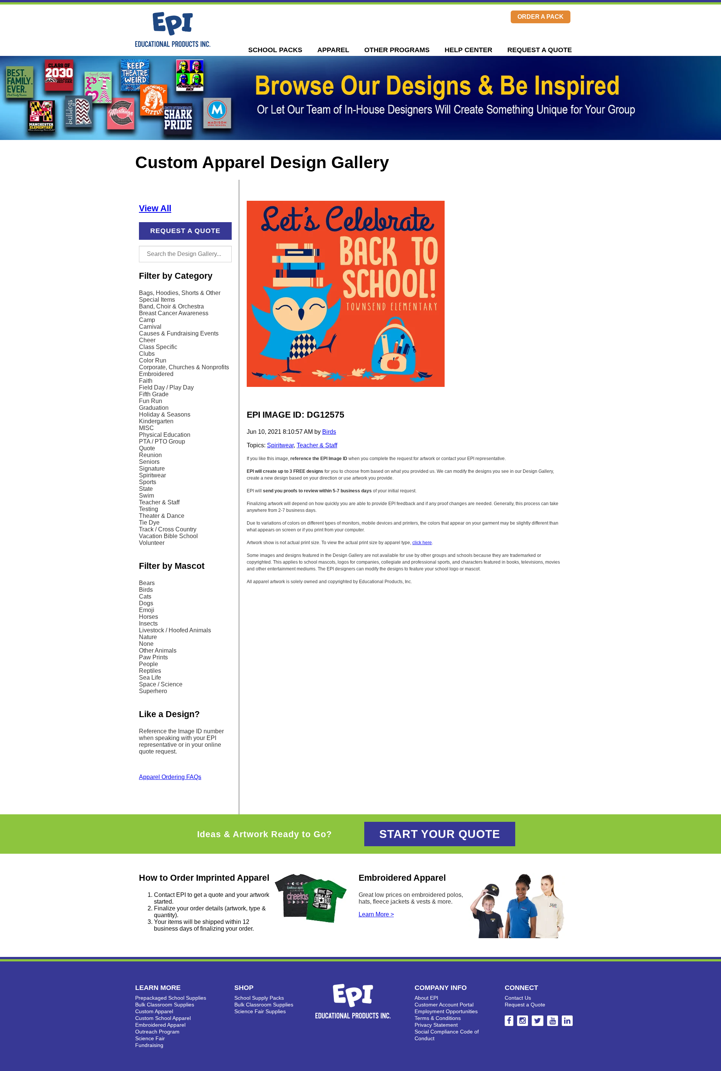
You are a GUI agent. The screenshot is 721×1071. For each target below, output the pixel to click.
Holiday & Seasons (164, 414)
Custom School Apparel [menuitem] (163, 1018)
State (146, 489)
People (148, 664)
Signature (152, 468)
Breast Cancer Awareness (173, 313)
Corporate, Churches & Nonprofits (184, 367)
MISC (146, 428)
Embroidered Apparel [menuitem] (160, 1025)
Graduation (154, 408)
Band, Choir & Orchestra (171, 306)
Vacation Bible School (168, 536)
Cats (145, 596)
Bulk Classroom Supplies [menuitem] (164, 1005)
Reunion (150, 455)
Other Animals (157, 650)
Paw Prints (153, 657)
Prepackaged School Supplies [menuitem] (170, 998)
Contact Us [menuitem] (518, 998)
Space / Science (161, 684)
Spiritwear (152, 475)
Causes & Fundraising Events (179, 333)
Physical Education (164, 435)
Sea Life (150, 677)
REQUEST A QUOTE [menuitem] (539, 50)
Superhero (153, 691)
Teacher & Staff (159, 502)
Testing (148, 509)
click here (422, 542)
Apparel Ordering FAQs (170, 777)
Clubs (147, 353)
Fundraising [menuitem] (149, 1045)
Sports (147, 482)
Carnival (150, 326)
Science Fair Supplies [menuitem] (260, 1011)
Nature (148, 637)
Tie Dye (149, 522)
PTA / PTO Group (162, 441)
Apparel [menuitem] (333, 50)
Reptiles (150, 671)
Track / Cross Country (167, 529)
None (146, 644)
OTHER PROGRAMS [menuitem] (397, 50)
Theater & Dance (161, 516)
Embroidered (156, 374)
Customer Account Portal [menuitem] (444, 1005)
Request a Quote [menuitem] (525, 1005)
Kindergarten (156, 421)
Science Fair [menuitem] (150, 1038)
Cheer (147, 340)
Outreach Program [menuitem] (157, 1032)
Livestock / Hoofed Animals (175, 630)
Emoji (146, 610)
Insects (148, 623)
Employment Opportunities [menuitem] (446, 1011)
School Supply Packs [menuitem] (259, 998)
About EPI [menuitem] (426, 998)
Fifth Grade (154, 394)
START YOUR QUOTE (439, 834)
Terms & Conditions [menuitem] (438, 1018)
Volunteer (151, 543)
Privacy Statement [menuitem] (436, 1025)
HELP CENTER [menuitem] (468, 50)
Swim (146, 495)
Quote (147, 448)
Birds (146, 590)
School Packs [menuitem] (275, 50)
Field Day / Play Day (166, 387)
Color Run (152, 360)
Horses (148, 617)
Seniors (149, 462)
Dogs (146, 603)
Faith (145, 381)
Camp (147, 320)
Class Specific (158, 347)
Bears (147, 583)
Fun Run (150, 401)
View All (155, 208)
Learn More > (376, 914)
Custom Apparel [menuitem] (154, 1011)
